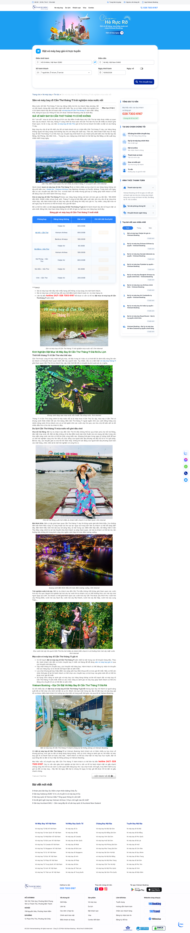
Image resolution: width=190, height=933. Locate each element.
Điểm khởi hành (42, 58)
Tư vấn (130, 169)
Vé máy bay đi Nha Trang (135, 856)
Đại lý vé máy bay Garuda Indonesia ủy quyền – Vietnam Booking (141, 255)
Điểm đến (102, 58)
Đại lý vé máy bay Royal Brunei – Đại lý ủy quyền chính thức (141, 317)
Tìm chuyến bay (145, 82)
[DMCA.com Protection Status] (158, 928)
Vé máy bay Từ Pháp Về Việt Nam (46, 860)
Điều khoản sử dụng (67, 920)
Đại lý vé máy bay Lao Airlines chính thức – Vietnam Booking (140, 286)
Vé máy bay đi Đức (72, 864)
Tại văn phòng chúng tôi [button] (136, 206)
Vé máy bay (58, 8)
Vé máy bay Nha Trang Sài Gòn (106, 848)
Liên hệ (62, 906)
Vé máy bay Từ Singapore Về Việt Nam (48, 848)
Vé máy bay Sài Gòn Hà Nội (105, 852)
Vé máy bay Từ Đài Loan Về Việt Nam (47, 840)
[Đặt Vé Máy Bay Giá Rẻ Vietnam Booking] (95, 30)
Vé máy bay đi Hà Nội (134, 828)
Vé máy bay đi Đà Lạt (134, 840)
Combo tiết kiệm (94, 920)
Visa (84, 8)
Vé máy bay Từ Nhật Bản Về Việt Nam (47, 836)
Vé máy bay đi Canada (73, 836)
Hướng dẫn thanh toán (124, 906)
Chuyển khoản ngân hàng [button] (137, 213)
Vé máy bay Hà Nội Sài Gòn (105, 828)
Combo (91, 8)
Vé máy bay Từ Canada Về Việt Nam (47, 844)
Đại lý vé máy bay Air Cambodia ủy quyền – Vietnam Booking (139, 296)
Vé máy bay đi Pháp (72, 860)
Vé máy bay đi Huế (133, 844)
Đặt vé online (133, 148)
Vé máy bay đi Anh (72, 856)
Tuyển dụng (120, 902)
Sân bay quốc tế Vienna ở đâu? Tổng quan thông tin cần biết (56, 797)
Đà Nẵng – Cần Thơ (41, 249)
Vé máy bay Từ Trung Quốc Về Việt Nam (48, 864)
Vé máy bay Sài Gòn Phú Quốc (106, 872)
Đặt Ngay (103, 232)
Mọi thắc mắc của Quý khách (132, 107)
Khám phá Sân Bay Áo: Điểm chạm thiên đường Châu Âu (55, 791)
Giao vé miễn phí (134, 162)
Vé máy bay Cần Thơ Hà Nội (105, 864)
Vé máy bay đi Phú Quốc (135, 836)
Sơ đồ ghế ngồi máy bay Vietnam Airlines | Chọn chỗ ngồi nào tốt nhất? (61, 800)
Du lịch (67, 8)
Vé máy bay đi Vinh (133, 868)
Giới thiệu (63, 902)
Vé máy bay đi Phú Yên (134, 864)
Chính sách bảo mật (67, 915)
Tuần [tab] (127, 228)
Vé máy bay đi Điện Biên (135, 872)
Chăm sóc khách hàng (124, 911)
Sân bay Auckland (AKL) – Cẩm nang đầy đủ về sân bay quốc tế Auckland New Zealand (67, 803)
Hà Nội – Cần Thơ (41, 232)
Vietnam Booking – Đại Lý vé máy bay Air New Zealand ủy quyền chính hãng (140, 327)
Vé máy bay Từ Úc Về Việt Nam (45, 852)
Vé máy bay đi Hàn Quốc (74, 840)
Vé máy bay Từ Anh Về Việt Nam (46, 868)
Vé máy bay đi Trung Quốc (75, 872)
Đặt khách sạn (93, 911)
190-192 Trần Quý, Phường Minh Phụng (39, 901)
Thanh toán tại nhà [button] (134, 187)
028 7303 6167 (150, 7)
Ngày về (130, 68)
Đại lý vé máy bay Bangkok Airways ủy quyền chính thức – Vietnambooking (141, 275)
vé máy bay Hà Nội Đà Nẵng (105, 856)
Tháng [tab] (139, 228)
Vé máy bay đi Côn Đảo (135, 848)
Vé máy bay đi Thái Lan (73, 868)
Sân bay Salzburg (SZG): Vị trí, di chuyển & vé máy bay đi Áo (56, 794)
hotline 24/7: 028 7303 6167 (60, 295)
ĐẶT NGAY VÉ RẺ (103, 776)
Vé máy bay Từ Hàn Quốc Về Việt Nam (48, 832)
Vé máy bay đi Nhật (72, 844)
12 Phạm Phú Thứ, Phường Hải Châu (38, 919)
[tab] (139, 187)
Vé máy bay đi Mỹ (72, 832)
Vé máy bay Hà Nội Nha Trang (106, 860)
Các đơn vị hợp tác (67, 911)
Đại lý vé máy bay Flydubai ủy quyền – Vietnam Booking (140, 265)
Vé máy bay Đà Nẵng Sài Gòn (106, 832)
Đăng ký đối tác (122, 920)
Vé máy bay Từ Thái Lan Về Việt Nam (47, 872)
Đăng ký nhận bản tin (124, 915)
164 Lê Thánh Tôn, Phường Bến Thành (38, 904)
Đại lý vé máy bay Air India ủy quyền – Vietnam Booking (140, 307)
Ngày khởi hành (105, 68)
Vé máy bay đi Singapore (74, 852)
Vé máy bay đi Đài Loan (73, 848)
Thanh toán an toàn (135, 155)
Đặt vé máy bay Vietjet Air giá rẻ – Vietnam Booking (139, 234)
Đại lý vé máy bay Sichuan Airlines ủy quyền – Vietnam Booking (140, 244)
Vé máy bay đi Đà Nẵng (134, 832)
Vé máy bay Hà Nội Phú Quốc (106, 868)
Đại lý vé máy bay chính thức (138, 141)
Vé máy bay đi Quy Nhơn (135, 852)
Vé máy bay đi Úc (71, 828)
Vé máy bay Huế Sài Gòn (104, 840)
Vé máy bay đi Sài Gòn (134, 860)
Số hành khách (42, 68)
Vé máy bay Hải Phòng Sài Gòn (106, 844)
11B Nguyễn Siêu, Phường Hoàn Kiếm (38, 911)
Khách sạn (77, 8)
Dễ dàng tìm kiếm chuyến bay (139, 133)
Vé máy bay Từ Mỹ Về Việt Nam (45, 828)
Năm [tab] (150, 228)
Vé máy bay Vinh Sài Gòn (104, 836)
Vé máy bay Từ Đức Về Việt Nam (46, 856)
